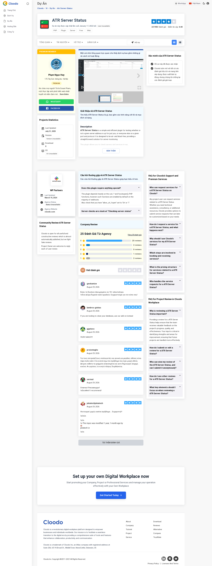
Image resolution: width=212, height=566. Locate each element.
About (128, 521)
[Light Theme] (203, 3)
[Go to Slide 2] (117, 97)
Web (89, 30)
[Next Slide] (138, 75)
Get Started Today (109, 495)
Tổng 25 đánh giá (134, 235)
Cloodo (40, 8)
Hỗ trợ (77, 42)
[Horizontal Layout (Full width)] (180, 42)
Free (81, 30)
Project (129, 533)
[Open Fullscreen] (139, 87)
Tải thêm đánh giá (111, 443)
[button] (110, 75)
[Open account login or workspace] (207, 3)
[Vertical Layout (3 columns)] (174, 42)
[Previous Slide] (83, 75)
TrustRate (157, 537)
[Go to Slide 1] (105, 98)
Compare (157, 533)
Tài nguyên (62, 42)
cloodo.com (50, 212)
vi (46, 8)
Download (157, 521)
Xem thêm (111, 151)
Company (130, 525)
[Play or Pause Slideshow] (82, 87)
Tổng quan (44, 42)
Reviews (156, 525)
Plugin (63, 30)
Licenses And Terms (170, 563)
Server (72, 30)
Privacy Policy (153, 563)
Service (129, 537)
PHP (55, 30)
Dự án (52, 8)
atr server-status (64, 8)
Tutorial (129, 529)
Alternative (157, 529)
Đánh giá (91, 42)
